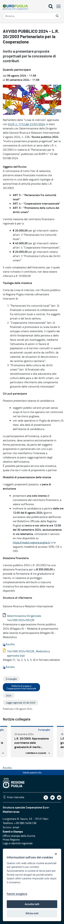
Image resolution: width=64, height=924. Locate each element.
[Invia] (57, 16)
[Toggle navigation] (57, 6)
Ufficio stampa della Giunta (19, 836)
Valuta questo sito (32, 772)
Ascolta (10, 644)
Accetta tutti (32, 904)
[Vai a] (15, 7)
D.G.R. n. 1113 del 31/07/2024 (26, 124)
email (16, 827)
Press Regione (11, 839)
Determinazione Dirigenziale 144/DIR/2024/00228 (24, 618)
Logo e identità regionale (18, 843)
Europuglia (44, 729)
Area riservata (15, 797)
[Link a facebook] (46, 797)
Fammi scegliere (17, 893)
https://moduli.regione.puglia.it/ (32, 542)
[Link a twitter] (52, 797)
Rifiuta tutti (32, 913)
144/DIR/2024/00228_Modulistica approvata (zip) (28, 653)
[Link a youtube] (59, 797)
